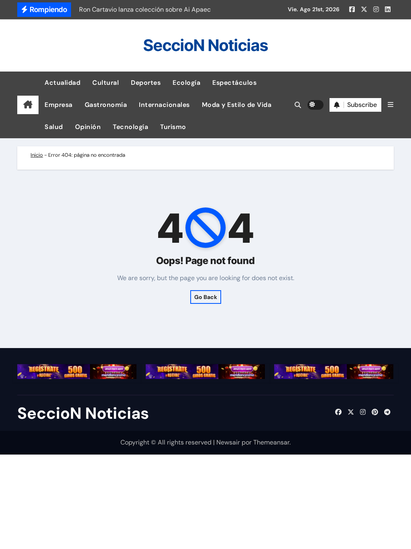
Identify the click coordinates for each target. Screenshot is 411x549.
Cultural (105, 82)
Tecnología (130, 127)
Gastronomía (106, 104)
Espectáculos (234, 82)
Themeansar (271, 442)
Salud (54, 127)
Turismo (173, 127)
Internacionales (164, 104)
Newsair (228, 442)
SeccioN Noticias (205, 45)
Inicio (37, 155)
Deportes (146, 82)
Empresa (59, 104)
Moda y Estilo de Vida (237, 104)
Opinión (88, 127)
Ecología (186, 82)
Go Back (205, 297)
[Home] (28, 105)
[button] (390, 105)
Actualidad (62, 82)
